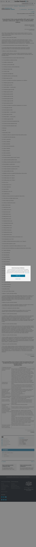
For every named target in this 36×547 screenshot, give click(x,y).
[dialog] (18, 273)
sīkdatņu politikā (27, 272)
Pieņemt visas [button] (18, 275)
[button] (18, 279)
